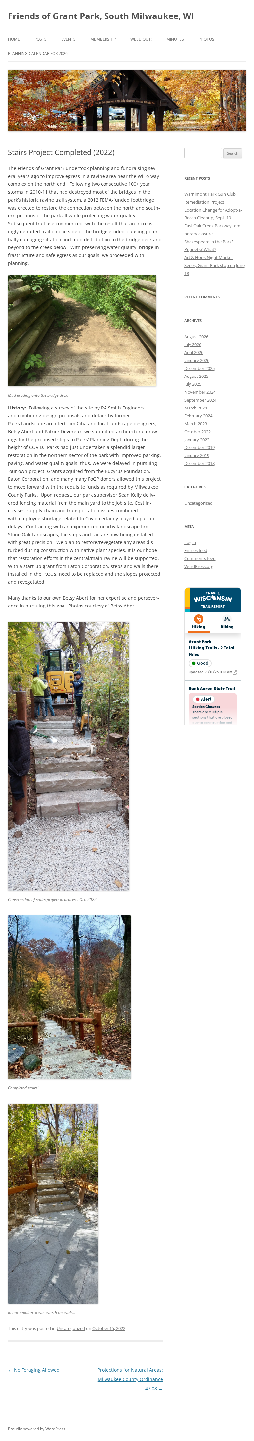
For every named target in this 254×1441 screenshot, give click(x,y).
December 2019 (199, 447)
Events (68, 39)
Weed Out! (141, 39)
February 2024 (198, 416)
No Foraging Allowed (34, 1370)
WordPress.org (198, 566)
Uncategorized (71, 1328)
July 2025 (192, 384)
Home (14, 39)
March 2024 (195, 408)
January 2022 (196, 439)
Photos (206, 39)
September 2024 (200, 400)
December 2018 (199, 463)
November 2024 (200, 392)
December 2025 (199, 368)
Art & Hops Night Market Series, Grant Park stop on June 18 (214, 265)
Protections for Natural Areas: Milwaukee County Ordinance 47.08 (130, 1379)
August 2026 (196, 337)
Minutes (175, 39)
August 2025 (196, 376)
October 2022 (197, 432)
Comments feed (200, 558)
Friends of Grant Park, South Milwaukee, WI (101, 16)
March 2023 (195, 424)
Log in (190, 542)
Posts (40, 39)
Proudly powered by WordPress (36, 1429)
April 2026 (193, 352)
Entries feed (195, 550)
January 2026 (196, 360)
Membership (103, 39)
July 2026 (192, 344)
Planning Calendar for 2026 (38, 53)
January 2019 (196, 455)
